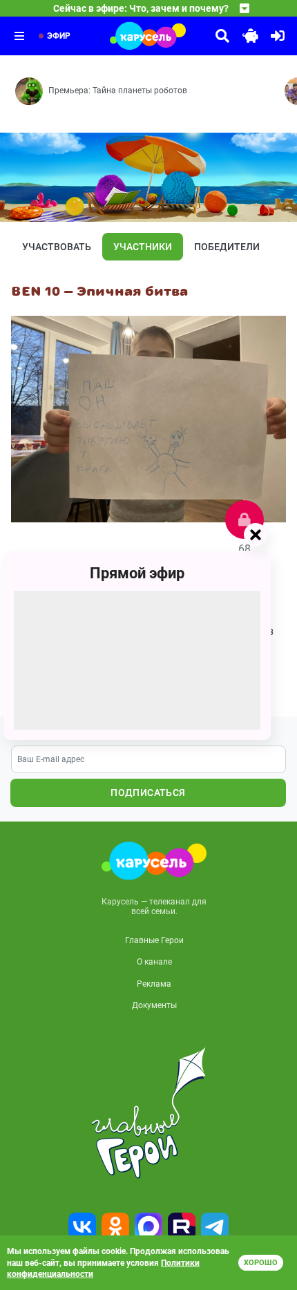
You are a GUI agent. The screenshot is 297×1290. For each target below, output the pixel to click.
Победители (227, 246)
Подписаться (148, 792)
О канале (154, 962)
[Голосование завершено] (244, 519)
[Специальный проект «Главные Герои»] (148, 1113)
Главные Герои (154, 940)
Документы (154, 1005)
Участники (142, 246)
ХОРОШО (261, 1262)
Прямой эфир (137, 573)
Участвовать (56, 246)
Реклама (154, 984)
